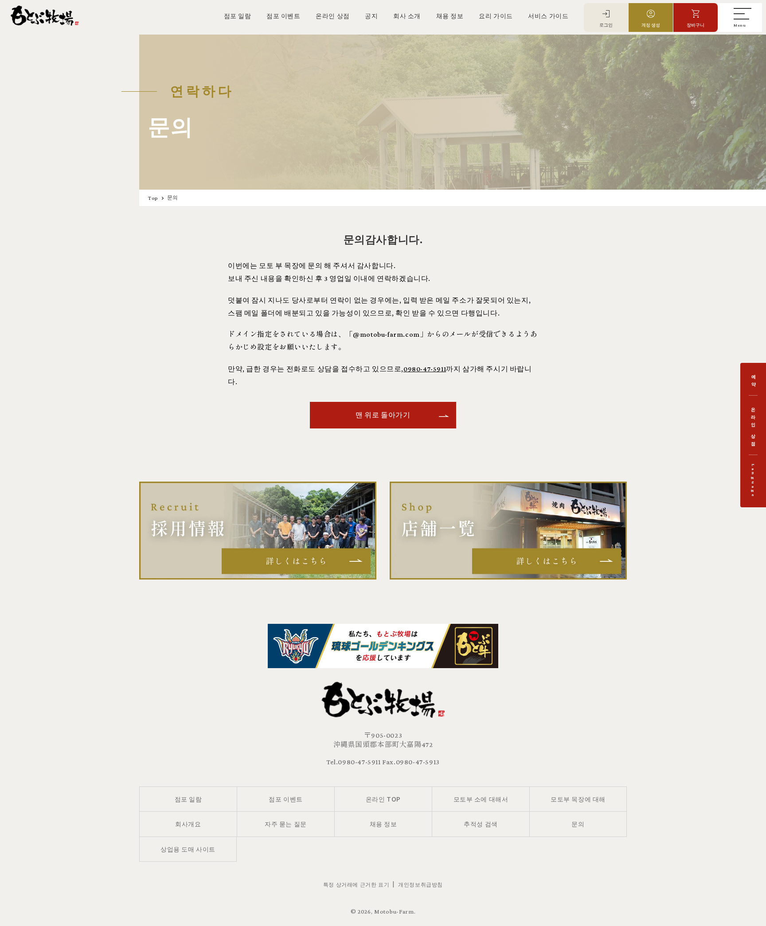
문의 (172, 198)
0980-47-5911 (424, 369)
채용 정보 (450, 15)
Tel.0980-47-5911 (353, 762)
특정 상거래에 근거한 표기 (356, 884)
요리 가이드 (496, 15)
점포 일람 (237, 15)
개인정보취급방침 (420, 884)
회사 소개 (407, 15)
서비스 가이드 (548, 15)
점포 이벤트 (283, 15)
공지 (371, 15)
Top (153, 198)
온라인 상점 (333, 15)
